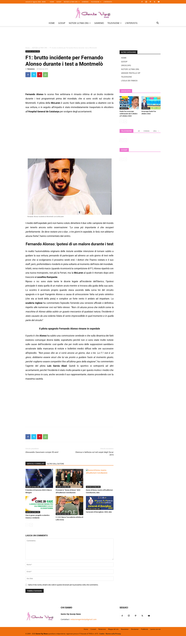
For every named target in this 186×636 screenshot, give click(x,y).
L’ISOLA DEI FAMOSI (129, 80)
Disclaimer (135, 629)
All (139, 131)
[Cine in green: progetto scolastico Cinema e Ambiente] (39, 504)
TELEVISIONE (95, 2)
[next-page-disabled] (125, 140)
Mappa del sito (113, 629)
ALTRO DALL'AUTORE (55, 464)
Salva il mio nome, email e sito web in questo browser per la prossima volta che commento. (63, 585)
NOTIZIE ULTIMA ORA (71, 2)
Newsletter (125, 629)
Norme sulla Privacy (113, 634)
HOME (52, 2)
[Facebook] (142, 2)
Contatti (93, 629)
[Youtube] (159, 2)
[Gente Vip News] (93, 12)
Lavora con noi (155, 629)
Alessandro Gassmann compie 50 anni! (41, 452)
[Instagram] (146, 2)
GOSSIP (58, 2)
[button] (157, 23)
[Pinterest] (150, 2)
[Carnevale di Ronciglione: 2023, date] (99, 503)
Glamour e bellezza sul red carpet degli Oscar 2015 (94, 453)
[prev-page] (27, 524)
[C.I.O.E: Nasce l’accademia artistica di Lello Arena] (69, 505)
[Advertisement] (93, 38)
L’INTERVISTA (108, 2)
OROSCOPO (126, 65)
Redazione (31, 69)
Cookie (101, 634)
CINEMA (146, 131)
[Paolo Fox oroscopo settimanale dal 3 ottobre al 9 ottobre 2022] (129, 102)
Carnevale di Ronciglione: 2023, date (99, 512)
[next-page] (31, 524)
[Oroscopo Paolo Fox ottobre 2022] (151, 102)
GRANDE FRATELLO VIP (130, 73)
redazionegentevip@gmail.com (83, 619)
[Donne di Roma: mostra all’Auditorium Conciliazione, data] (99, 478)
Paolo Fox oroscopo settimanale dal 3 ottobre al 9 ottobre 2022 (128, 113)
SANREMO (85, 2)
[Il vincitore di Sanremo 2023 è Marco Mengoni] (39, 478)
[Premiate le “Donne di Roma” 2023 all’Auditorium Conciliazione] (69, 478)
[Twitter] (154, 2)
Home (27, 48)
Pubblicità (144, 629)
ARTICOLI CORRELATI (35, 464)
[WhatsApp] (45, 74)
